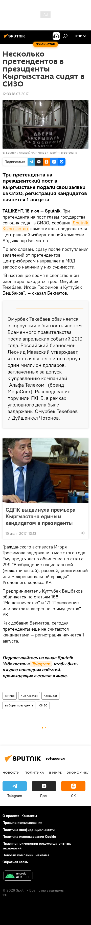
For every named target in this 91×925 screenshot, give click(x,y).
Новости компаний (18, 855)
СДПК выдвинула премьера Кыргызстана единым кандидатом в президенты (40, 516)
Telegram (41, 664)
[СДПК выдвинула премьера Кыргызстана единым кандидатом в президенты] (45, 470)
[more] (83, 533)
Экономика (78, 772)
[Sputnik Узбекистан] (15, 38)
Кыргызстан (29, 696)
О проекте (11, 815)
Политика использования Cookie (29, 836)
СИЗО (43, 705)
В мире (9, 696)
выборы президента (19, 705)
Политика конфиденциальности (29, 829)
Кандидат (50, 696)
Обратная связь (15, 862)
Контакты (29, 815)
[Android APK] (18, 876)
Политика (34, 772)
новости (11, 772)
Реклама (42, 855)
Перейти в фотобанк (63, 152)
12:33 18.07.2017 (16, 94)
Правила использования (22, 822)
